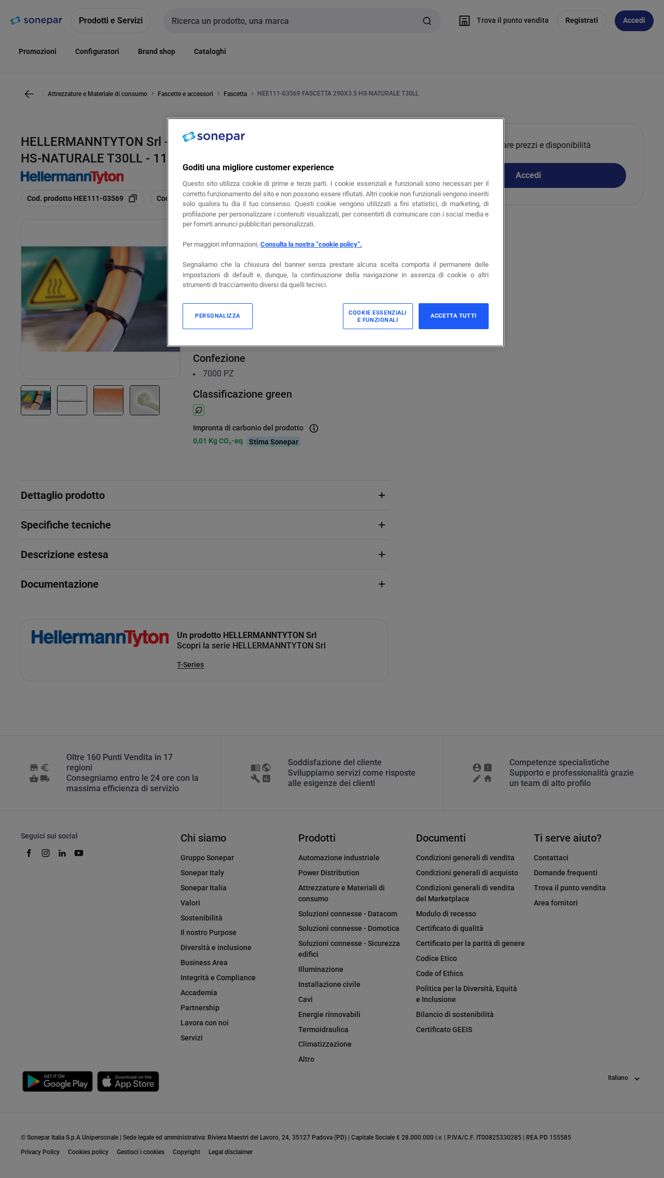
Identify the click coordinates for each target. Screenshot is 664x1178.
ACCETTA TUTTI (453, 315)
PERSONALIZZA (217, 315)
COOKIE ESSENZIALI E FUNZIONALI (378, 316)
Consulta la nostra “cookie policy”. (311, 244)
